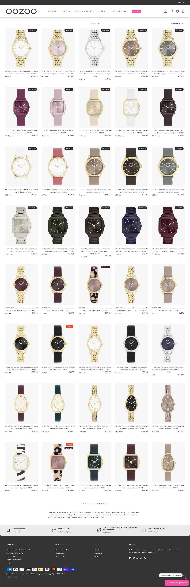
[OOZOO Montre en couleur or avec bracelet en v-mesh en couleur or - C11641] (95, 403)
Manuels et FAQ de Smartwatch (18, 550)
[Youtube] (137, 558)
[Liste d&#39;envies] (177, 11)
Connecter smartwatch (15, 553)
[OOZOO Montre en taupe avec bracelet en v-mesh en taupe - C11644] (168, 403)
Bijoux (102, 11)
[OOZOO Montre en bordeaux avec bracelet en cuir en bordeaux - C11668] (21, 107)
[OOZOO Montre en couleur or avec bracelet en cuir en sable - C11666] (95, 107)
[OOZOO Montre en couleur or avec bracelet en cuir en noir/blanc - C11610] (21, 462)
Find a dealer (60, 553)
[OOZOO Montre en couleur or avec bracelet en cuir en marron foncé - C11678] (131, 166)
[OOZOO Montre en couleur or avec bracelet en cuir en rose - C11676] (58, 166)
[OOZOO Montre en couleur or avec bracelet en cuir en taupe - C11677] (95, 166)
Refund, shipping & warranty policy (42, 574)
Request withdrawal (13, 559)
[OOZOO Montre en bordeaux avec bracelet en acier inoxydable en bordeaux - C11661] (168, 225)
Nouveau (52, 11)
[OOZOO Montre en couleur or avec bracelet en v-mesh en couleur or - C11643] (131, 403)
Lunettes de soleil (118, 11)
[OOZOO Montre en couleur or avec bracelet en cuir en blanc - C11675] (21, 166)
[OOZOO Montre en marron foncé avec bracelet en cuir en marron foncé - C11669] (168, 107)
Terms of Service (11, 574)
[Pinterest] (145, 558)
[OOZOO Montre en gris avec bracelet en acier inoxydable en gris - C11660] (21, 225)
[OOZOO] (21, 11)
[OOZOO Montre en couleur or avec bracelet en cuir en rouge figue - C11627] (58, 284)
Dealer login (59, 556)
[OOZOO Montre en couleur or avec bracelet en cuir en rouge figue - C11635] (21, 403)
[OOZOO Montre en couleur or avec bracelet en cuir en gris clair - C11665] (131, 107)
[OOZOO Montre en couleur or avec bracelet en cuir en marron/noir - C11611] (58, 462)
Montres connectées (84, 11)
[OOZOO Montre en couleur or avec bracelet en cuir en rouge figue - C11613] (131, 462)
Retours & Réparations (14, 556)
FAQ (8, 563)
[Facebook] (130, 558)
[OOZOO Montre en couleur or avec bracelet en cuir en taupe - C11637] (168, 462)
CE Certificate (61, 574)
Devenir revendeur (62, 550)
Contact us (98, 553)
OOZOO (13, 577)
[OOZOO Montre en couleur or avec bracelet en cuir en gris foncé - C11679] (168, 166)
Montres (66, 11)
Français (179, 2)
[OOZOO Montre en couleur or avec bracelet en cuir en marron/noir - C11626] (95, 284)
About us (97, 550)
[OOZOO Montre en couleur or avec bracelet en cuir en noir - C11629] (58, 344)
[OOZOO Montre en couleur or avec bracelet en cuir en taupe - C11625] (168, 284)
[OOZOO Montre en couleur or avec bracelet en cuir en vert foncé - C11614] (95, 462)
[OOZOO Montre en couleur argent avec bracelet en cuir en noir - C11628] (131, 344)
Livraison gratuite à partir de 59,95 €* (95, 3)
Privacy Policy (24, 574)
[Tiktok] (141, 558)
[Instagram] (134, 558)
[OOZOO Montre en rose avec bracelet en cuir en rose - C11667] (58, 107)
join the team (99, 556)
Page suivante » (102, 503)
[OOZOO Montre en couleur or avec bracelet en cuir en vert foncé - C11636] (58, 403)
